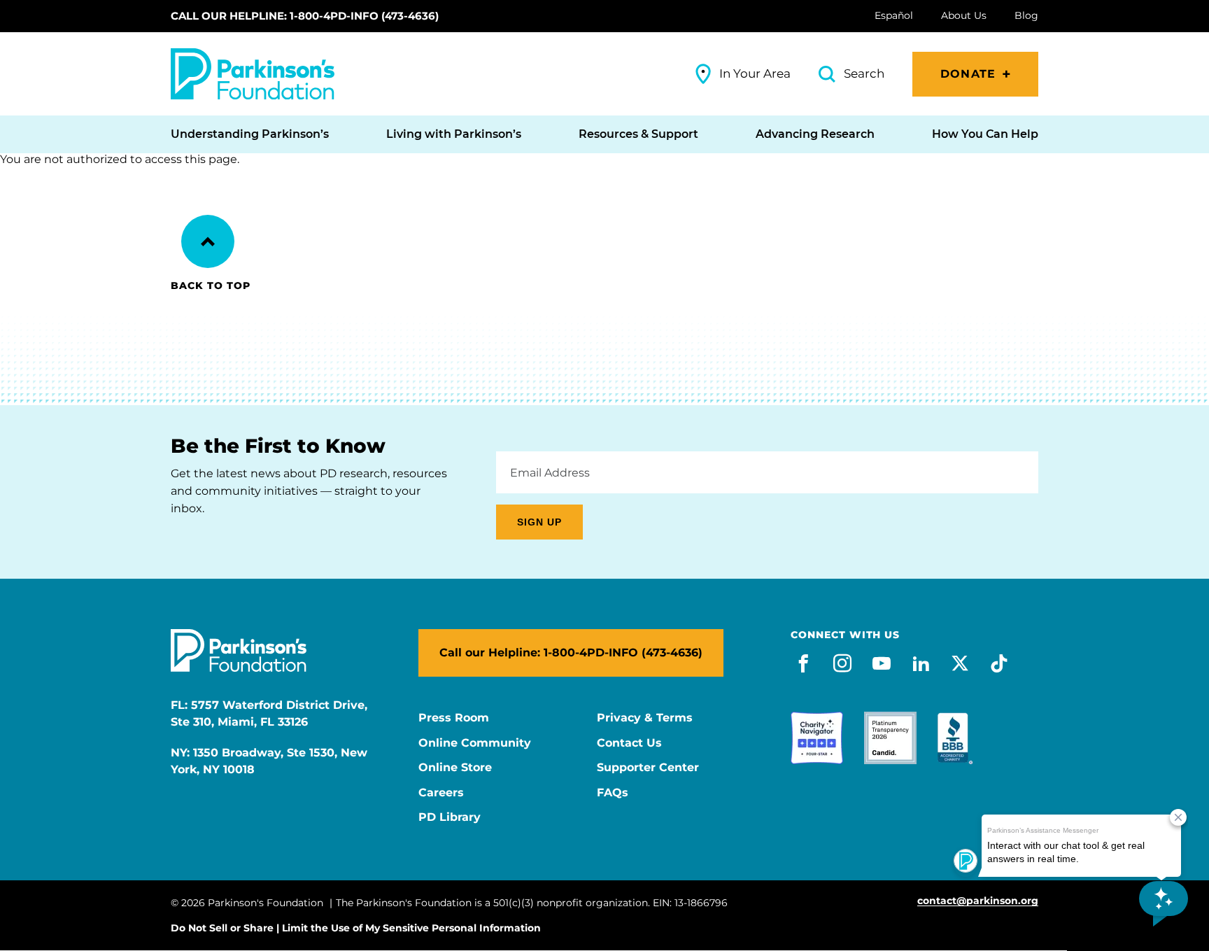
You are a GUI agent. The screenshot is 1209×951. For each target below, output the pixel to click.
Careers (441, 793)
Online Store (455, 767)
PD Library (449, 817)
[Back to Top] (207, 241)
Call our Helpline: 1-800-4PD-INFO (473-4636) (305, 15)
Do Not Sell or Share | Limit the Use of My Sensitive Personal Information (356, 928)
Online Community (474, 743)
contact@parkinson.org (977, 901)
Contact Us (629, 743)
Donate (968, 73)
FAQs (612, 793)
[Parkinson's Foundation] (252, 74)
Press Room (453, 718)
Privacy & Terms (645, 718)
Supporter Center (648, 767)
